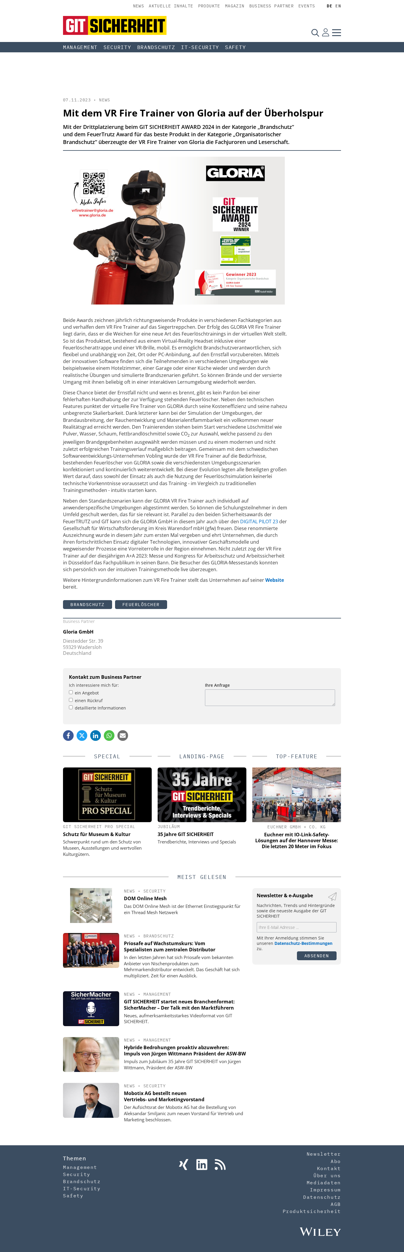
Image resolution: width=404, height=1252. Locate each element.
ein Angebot (87, 693)
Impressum (325, 1190)
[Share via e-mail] (122, 735)
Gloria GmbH (78, 632)
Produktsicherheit (312, 1211)
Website (274, 580)
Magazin (235, 6)
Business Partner (271, 6)
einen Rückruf (89, 700)
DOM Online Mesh (145, 898)
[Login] (325, 32)
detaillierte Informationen (100, 708)
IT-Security (200, 47)
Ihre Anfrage (217, 685)
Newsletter (324, 1154)
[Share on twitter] (82, 735)
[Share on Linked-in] (95, 735)
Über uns (327, 1175)
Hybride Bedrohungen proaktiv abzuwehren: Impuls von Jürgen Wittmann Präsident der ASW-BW (185, 1050)
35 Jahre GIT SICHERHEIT (186, 834)
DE (329, 6)
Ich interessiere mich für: (94, 685)
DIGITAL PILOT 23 (259, 521)
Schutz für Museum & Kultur (96, 834)
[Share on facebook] (68, 735)
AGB (336, 1204)
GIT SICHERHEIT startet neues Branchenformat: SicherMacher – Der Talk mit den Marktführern (179, 1004)
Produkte (209, 6)
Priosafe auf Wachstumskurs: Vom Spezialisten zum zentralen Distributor (169, 946)
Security (117, 47)
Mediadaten (324, 1182)
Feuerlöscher (141, 604)
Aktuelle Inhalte (171, 6)
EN (338, 6)
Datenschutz (322, 1197)
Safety (235, 47)
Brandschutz (156, 47)
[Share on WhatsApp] (109, 735)
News (138, 6)
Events (306, 6)
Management (80, 47)
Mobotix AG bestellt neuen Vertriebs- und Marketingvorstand (164, 1096)
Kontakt (329, 1168)
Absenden (316, 955)
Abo (336, 1161)
